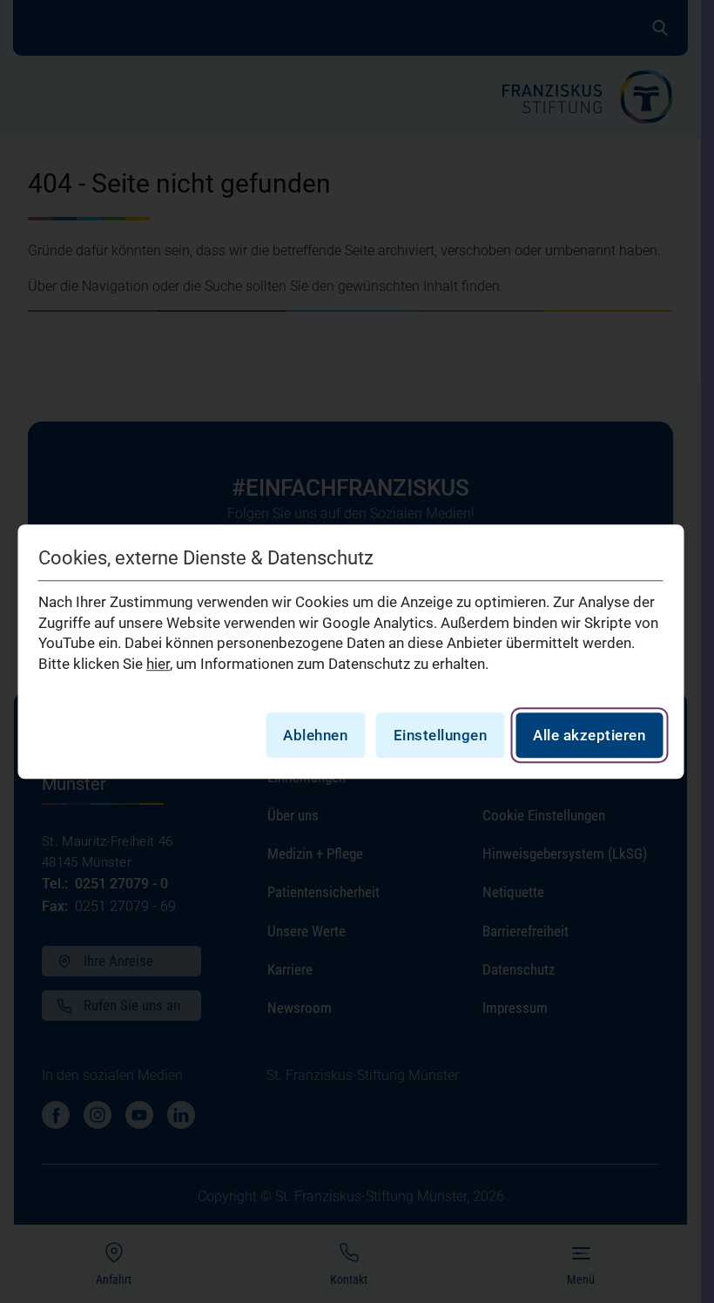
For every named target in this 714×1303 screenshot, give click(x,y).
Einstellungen (441, 735)
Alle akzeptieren (589, 735)
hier (158, 663)
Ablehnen (315, 735)
